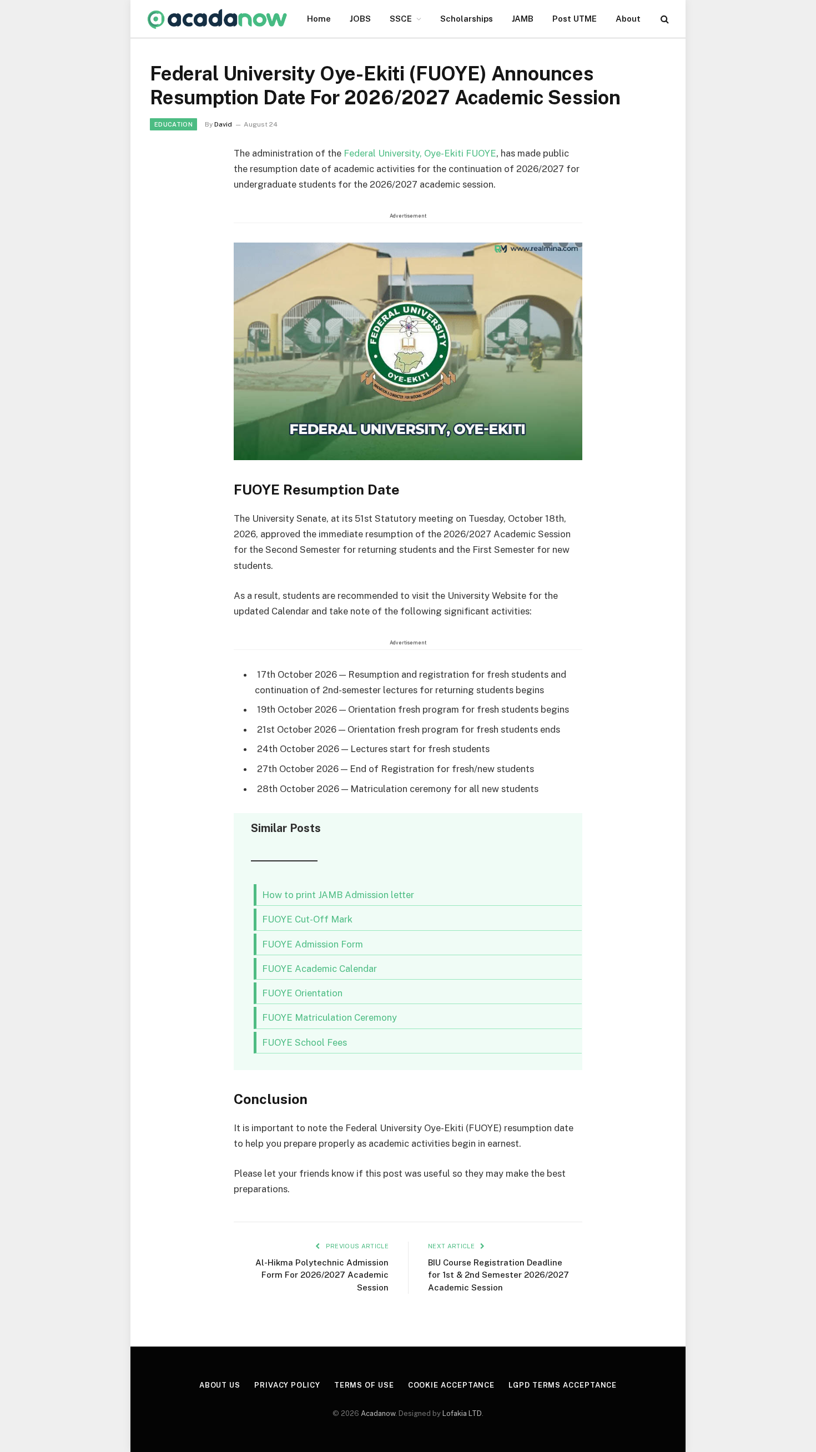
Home (319, 18)
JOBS (360, 18)
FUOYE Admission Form (312, 944)
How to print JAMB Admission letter (338, 894)
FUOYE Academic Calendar (319, 968)
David (223, 124)
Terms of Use (364, 1385)
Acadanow (378, 1413)
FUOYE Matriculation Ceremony (329, 1017)
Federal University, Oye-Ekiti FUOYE (420, 153)
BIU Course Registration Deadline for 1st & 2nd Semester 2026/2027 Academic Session (498, 1275)
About (628, 18)
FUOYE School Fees (304, 1042)
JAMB (522, 18)
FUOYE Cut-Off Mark (307, 919)
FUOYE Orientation (302, 993)
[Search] (663, 19)
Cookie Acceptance (451, 1385)
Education (173, 124)
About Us (219, 1385)
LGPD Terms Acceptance (562, 1385)
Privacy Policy (287, 1385)
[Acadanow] (217, 19)
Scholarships (466, 18)
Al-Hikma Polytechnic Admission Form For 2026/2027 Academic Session (322, 1275)
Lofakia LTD (462, 1413)
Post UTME (574, 18)
